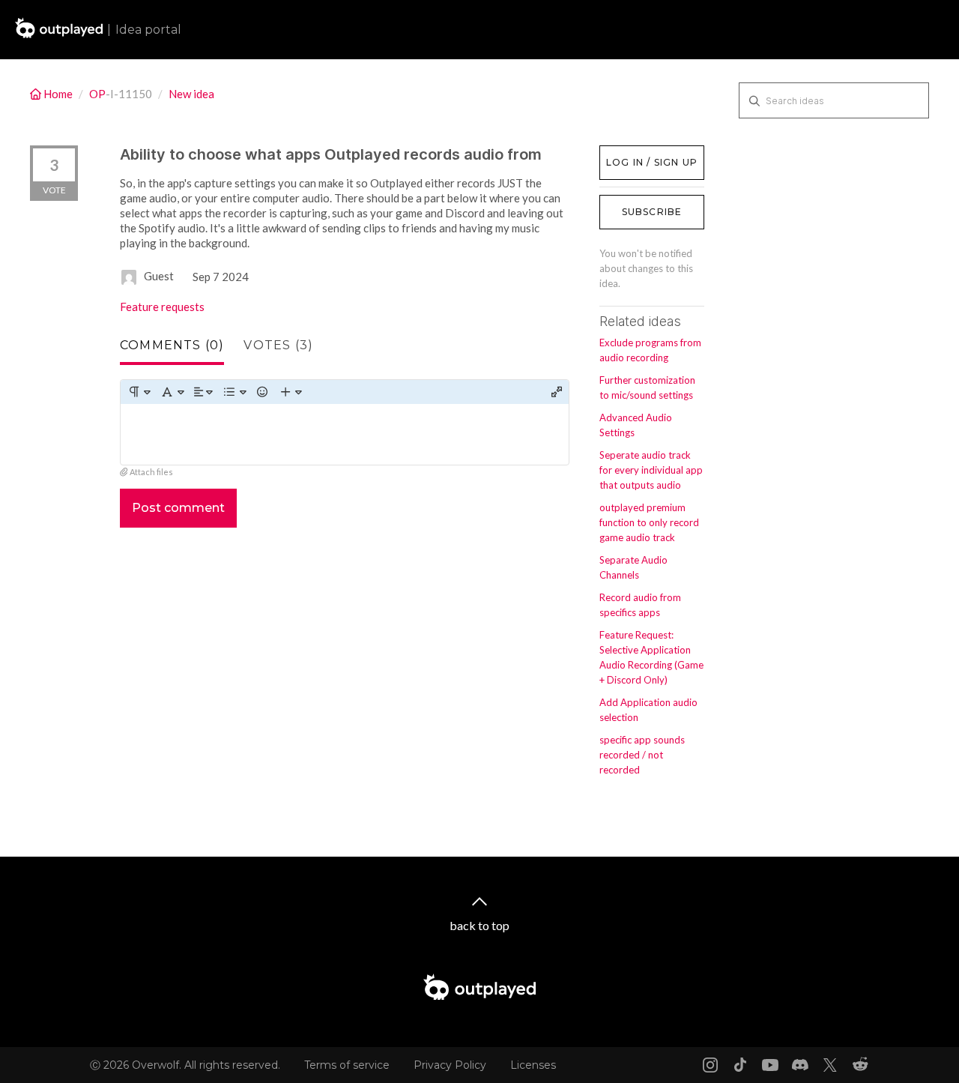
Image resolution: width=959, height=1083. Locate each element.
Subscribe (652, 211)
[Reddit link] (860, 1065)
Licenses (533, 1065)
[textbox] (345, 434)
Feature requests (162, 306)
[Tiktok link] (740, 1065)
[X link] (830, 1065)
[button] (139, 392)
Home (58, 93)
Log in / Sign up (637, 153)
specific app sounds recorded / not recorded (642, 755)
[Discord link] (800, 1065)
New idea (191, 93)
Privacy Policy (450, 1065)
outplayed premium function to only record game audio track (649, 522)
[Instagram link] (710, 1065)
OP (97, 93)
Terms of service (347, 1065)
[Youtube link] (770, 1065)
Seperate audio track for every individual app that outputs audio (651, 470)
